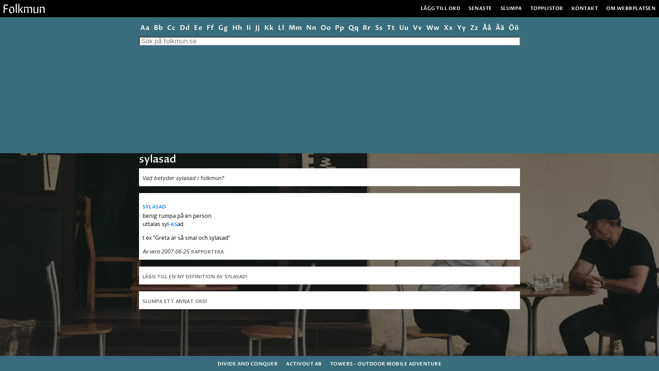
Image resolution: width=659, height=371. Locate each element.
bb (158, 28)
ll (281, 28)
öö (514, 28)
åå (487, 28)
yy (461, 28)
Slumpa (511, 8)
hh (237, 28)
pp (339, 28)
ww (432, 28)
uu (403, 28)
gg (223, 28)
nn (311, 28)
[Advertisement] (329, 97)
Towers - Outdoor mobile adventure (386, 364)
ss (378, 28)
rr (367, 28)
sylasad (154, 207)
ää (500, 28)
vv (417, 28)
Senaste (480, 8)
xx (448, 28)
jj (257, 28)
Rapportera (207, 251)
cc (171, 28)
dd (184, 28)
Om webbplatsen (631, 8)
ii (248, 28)
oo (326, 28)
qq (353, 28)
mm (295, 28)
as (174, 224)
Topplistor (546, 8)
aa (144, 28)
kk (269, 28)
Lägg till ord (441, 8)
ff (210, 28)
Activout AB (304, 364)
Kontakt (584, 8)
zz (474, 28)
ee (198, 28)
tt (391, 28)
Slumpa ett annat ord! (175, 301)
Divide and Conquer (248, 364)
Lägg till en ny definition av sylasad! (194, 276)
